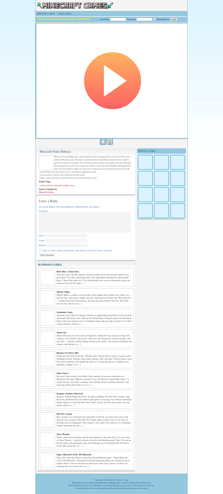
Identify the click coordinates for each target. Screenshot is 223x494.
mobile (66, 185)
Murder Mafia (63, 291)
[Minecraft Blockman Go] (177, 194)
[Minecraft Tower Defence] (46, 162)
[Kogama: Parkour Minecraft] (47, 399)
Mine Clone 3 (63, 373)
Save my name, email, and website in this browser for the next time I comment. (77, 250)
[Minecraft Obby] (161, 178)
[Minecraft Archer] (145, 210)
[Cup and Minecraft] (145, 178)
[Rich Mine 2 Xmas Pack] (47, 277)
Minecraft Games (46, 14)
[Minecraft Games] (75, 7)
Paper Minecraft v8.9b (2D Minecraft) (74, 454)
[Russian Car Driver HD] (47, 358)
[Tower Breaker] (47, 440)
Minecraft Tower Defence (55, 151)
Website (42, 245)
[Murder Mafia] (47, 297)
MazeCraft (61, 332)
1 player (43, 185)
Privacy (119, 480)
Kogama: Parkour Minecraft (70, 393)
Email (42, 240)
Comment (44, 211)
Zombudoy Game (65, 312)
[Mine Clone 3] (47, 379)
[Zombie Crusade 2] (177, 210)
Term (126, 480)
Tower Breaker (63, 434)
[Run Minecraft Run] (161, 194)
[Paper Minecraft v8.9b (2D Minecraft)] (47, 460)
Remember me (163, 19)
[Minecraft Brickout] (161, 210)
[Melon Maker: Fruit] (145, 162)
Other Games (64, 14)
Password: (132, 19)
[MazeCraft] (47, 338)
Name (42, 236)
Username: (105, 19)
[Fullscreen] (103, 142)
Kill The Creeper (64, 413)
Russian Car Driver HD (67, 352)
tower (72, 185)
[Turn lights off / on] (110, 142)
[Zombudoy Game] (47, 318)
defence (50, 185)
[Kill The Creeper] (47, 419)
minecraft (58, 185)
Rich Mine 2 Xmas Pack (68, 271)
